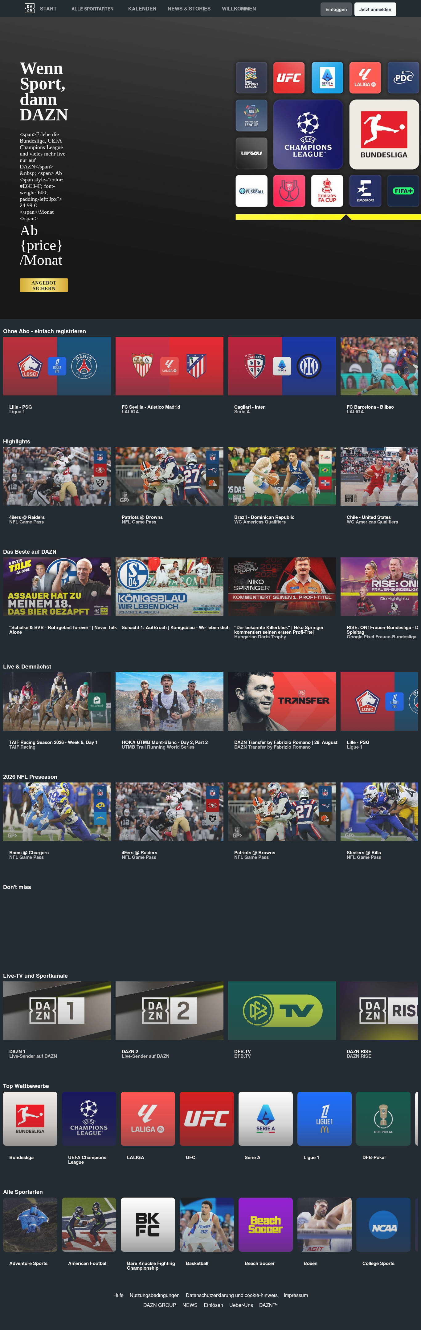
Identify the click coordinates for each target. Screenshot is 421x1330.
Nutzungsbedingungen (155, 1295)
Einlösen (213, 1304)
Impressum (296, 1295)
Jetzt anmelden (375, 9)
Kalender (142, 8)
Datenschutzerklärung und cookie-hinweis (232, 1295)
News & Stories (189, 8)
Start (48, 8)
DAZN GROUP (159, 1304)
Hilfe (118, 1295)
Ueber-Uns (241, 1304)
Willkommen (239, 8)
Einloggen (336, 9)
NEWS (190, 1304)
